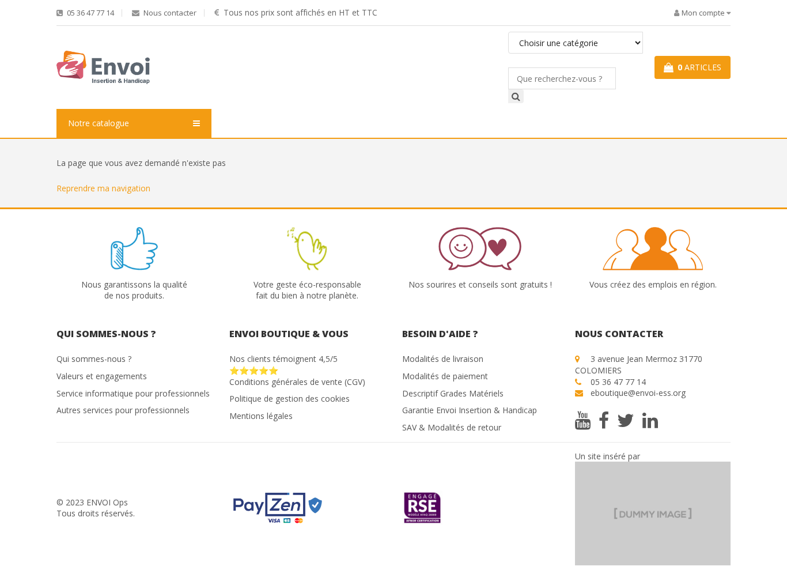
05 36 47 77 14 (89, 13)
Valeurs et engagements (101, 376)
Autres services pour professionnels (123, 410)
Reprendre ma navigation (103, 188)
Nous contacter (169, 13)
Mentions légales (261, 415)
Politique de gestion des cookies (289, 398)
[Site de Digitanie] (653, 512)
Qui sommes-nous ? (93, 358)
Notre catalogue (98, 123)
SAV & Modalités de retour (451, 427)
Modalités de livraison (442, 358)
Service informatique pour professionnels (133, 393)
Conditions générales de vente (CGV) (297, 381)
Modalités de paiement (445, 376)
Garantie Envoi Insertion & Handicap (469, 410)
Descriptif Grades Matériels (453, 393)
